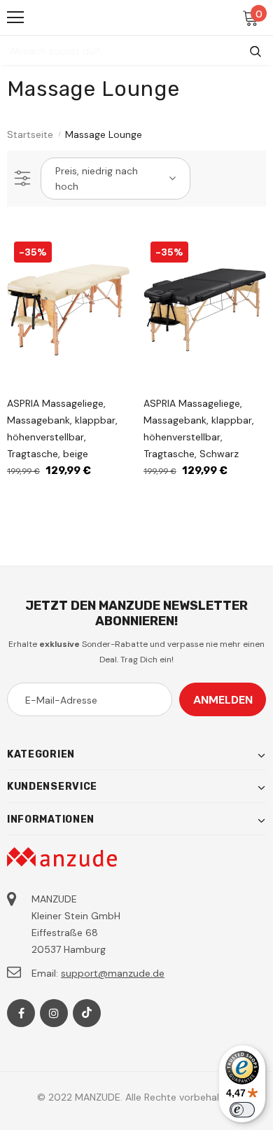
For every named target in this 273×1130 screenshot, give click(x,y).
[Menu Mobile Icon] (15, 17)
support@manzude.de (112, 973)
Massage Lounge (103, 134)
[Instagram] (54, 1013)
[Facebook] (21, 1013)
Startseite (30, 134)
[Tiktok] (87, 1013)
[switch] (242, 1109)
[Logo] (137, 17)
